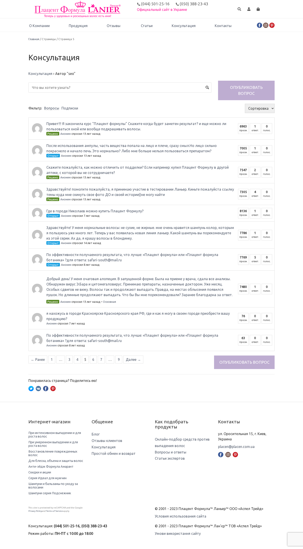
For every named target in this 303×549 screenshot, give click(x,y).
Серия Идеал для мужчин (47, 478)
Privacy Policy (35, 511)
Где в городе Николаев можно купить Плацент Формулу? (95, 211)
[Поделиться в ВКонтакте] (38, 388)
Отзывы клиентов (107, 441)
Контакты (223, 26)
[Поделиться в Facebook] (45, 388)
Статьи (147, 26)
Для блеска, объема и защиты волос (55, 461)
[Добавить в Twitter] (31, 388)
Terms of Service (54, 511)
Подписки (69, 108)
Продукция (78, 26)
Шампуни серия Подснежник (49, 493)
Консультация (184, 26)
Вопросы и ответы (170, 452)
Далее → (133, 359)
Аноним (65, 133)
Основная (109, 301)
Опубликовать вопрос (246, 90)
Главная (33, 39)
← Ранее (38, 359)
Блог (96, 434)
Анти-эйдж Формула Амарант (50, 466)
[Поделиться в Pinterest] (53, 388)
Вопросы (51, 108)
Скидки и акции (39, 472)
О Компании (39, 26)
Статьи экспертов (170, 458)
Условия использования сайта (180, 516)
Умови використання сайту (178, 533)
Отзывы (113, 26)
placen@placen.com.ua (236, 447)
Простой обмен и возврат (114, 453)
